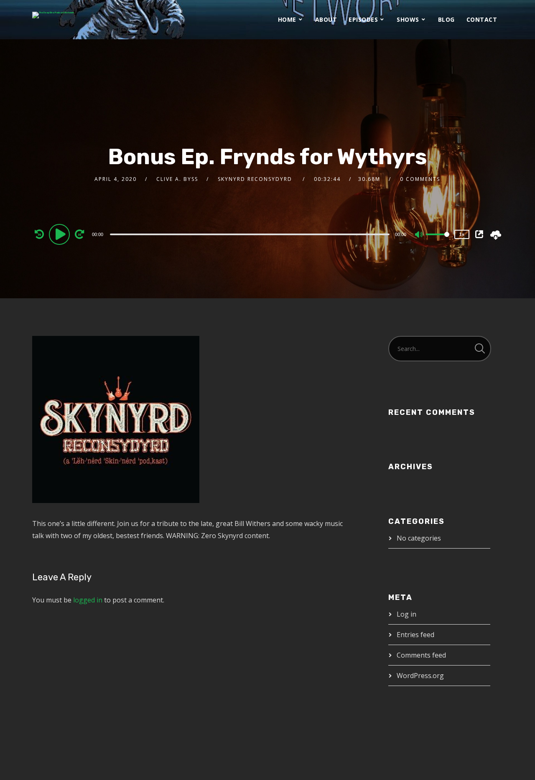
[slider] (437, 241)
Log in (406, 614)
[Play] (60, 234)
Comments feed (421, 655)
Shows (408, 19)
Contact (481, 19)
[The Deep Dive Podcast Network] (53, 15)
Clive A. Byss (177, 179)
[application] (251, 234)
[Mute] (419, 235)
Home (287, 19)
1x (461, 234)
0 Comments (420, 179)
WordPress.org (420, 675)
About (326, 19)
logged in (87, 600)
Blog (446, 19)
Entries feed (415, 634)
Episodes (363, 19)
